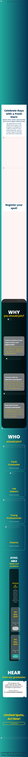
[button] (15, 628)
